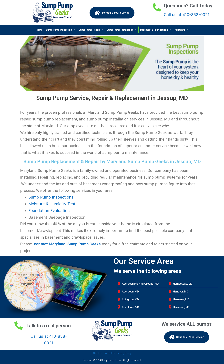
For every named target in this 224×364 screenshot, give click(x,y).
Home (39, 29)
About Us (180, 29)
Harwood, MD (181, 307)
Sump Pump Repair (89, 29)
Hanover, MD (180, 291)
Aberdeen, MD (130, 291)
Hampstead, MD (183, 283)
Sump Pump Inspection (59, 29)
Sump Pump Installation (120, 29)
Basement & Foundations (154, 29)
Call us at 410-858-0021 (186, 14)
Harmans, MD (181, 299)
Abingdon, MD (130, 299)
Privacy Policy (124, 353)
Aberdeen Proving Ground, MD (140, 283)
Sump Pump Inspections (50, 197)
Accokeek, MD (130, 307)
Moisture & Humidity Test (51, 203)
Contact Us (109, 353)
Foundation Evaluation (49, 210)
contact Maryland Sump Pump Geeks (67, 244)
